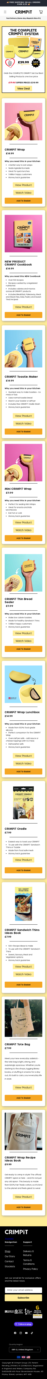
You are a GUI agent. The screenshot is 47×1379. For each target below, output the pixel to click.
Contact (9, 1261)
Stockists (10, 1266)
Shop (7, 1251)
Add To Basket (23, 201)
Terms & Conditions (29, 1262)
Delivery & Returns (28, 1253)
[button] (5, 12)
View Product (23, 185)
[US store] (28, 1357)
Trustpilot (9, 1238)
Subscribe (23, 1297)
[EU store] (18, 1357)
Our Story (10, 1256)
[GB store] (23, 1357)
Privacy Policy (30, 1269)
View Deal (23, 88)
